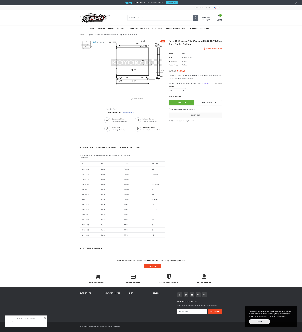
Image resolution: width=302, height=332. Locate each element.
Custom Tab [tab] (126, 147)
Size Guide (218, 83)
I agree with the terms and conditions (183, 109)
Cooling (120, 28)
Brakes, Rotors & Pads (175, 28)
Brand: (171, 53)
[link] (86, 45)
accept (259, 321)
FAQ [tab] (138, 147)
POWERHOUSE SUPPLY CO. (199, 28)
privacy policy (281, 316)
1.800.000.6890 (113, 112)
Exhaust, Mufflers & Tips (138, 28)
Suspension (157, 28)
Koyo (183, 53)
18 (172, 121)
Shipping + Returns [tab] (106, 147)
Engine (111, 28)
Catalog (101, 28)
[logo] (95, 17)
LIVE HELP (152, 266)
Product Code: (173, 65)
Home (92, 28)
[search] (195, 18)
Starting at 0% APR (155, 3)
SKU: (170, 57)
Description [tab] (86, 147)
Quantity (171, 86)
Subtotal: (171, 96)
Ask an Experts (127, 112)
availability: (173, 61)
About (208, 7)
